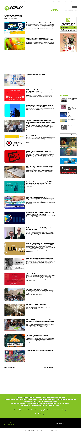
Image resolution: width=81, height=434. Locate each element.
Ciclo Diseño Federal (71, 1)
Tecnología (20, 1)
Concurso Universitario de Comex (36, 289)
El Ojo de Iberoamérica (62, 1)
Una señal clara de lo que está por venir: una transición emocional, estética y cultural (72, 107)
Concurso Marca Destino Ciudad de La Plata (39, 166)
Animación (25, 1)
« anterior (6, 18)
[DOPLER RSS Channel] (55, 10)
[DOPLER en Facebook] (49, 10)
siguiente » (14, 18)
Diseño (10, 1)
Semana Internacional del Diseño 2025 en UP (72, 99)
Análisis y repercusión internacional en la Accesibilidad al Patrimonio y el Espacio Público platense (40, 122)
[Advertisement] (29, 62)
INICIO (6, 1)
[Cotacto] (57, 10)
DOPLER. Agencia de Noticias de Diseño (14, 422)
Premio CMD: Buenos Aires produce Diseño (39, 136)
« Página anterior (9, 367)
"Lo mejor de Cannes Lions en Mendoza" (38, 23)
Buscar (74, 7)
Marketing (15, 1)
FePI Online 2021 (53, 1)
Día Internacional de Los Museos (36, 304)
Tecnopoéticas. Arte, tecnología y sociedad (39, 350)
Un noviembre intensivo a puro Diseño (37, 38)
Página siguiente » (49, 367)
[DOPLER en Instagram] (53, 10)
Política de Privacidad (10, 424)
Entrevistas (31, 1)
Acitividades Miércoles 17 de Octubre (33, 75)
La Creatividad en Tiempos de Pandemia (41, 1)
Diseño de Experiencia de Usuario (36, 197)
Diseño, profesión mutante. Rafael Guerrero (39, 258)
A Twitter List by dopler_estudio (70, 134)
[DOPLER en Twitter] (51, 10)
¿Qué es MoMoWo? (32, 274)
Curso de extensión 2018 (31, 352)
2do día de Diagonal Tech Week (35, 74)
